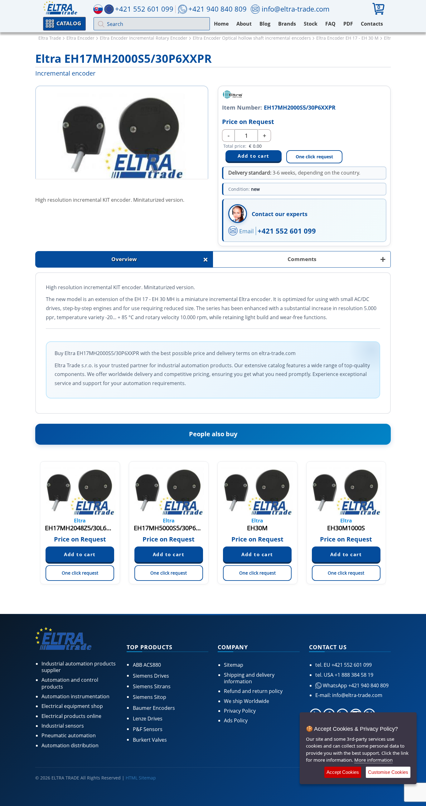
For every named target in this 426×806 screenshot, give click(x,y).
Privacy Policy (240, 710)
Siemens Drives (151, 675)
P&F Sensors (147, 729)
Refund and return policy (253, 691)
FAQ (330, 23)
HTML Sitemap (141, 778)
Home (221, 23)
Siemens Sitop (149, 697)
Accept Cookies (343, 772)
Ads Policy (236, 720)
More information (373, 760)
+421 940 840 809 (217, 8)
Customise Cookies (388, 772)
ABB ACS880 (147, 664)
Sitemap (233, 664)
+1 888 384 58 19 (353, 674)
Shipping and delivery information (249, 678)
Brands (287, 23)
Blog (264, 23)
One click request (314, 157)
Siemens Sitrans (152, 686)
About (244, 23)
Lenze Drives (147, 718)
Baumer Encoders (154, 708)
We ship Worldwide (246, 701)
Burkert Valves (150, 739)
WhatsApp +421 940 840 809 (355, 685)
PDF (348, 23)
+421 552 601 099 (287, 230)
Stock (310, 23)
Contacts (372, 23)
